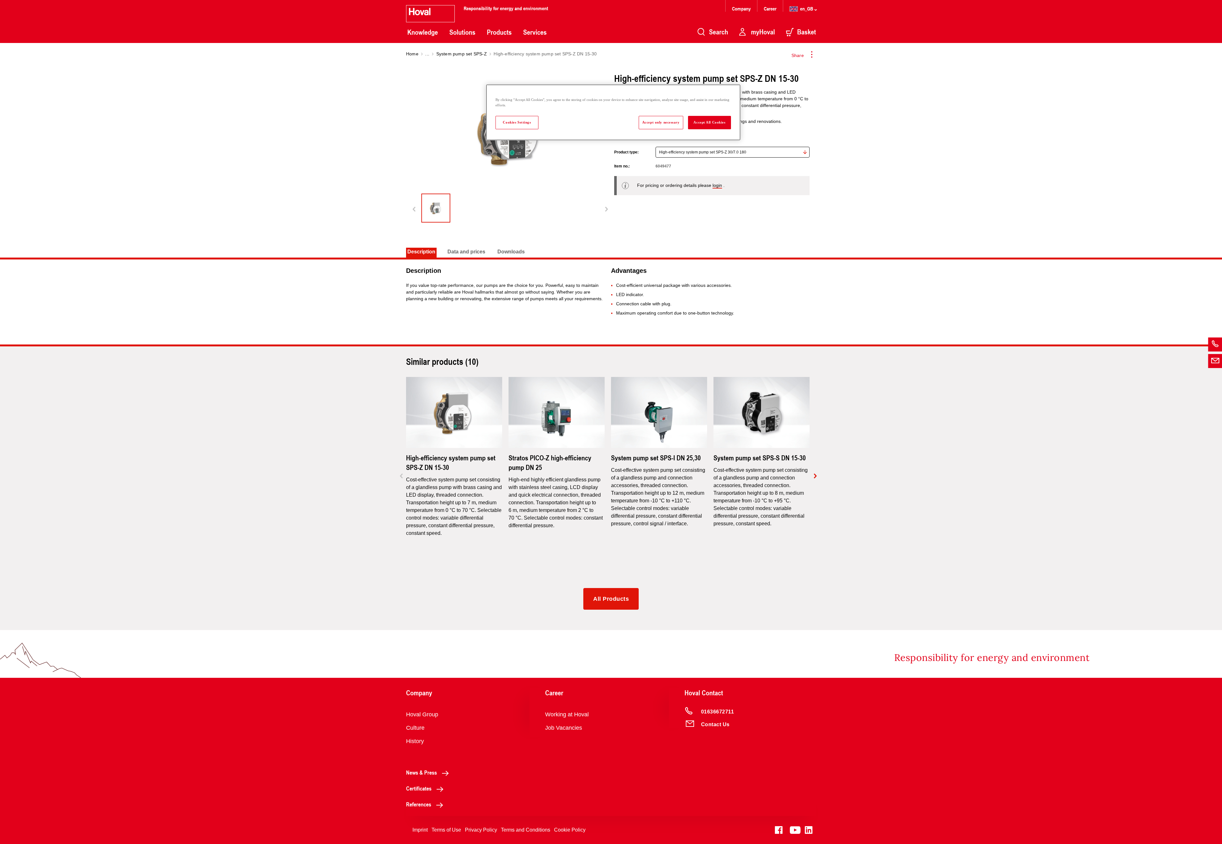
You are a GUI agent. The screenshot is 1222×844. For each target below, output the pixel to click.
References (418, 804)
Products (499, 32)
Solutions (462, 32)
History (415, 741)
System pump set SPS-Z (461, 53)
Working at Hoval (567, 714)
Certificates (419, 788)
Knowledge (422, 32)
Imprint (420, 830)
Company (742, 8)
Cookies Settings (517, 122)
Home (412, 53)
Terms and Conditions (525, 830)
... (427, 53)
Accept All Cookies (709, 122)
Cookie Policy (570, 830)
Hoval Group (422, 714)
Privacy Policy (481, 830)
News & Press (421, 772)
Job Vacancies (563, 728)
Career (771, 8)
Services (535, 32)
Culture (415, 728)
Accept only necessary (661, 122)
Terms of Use (446, 830)
